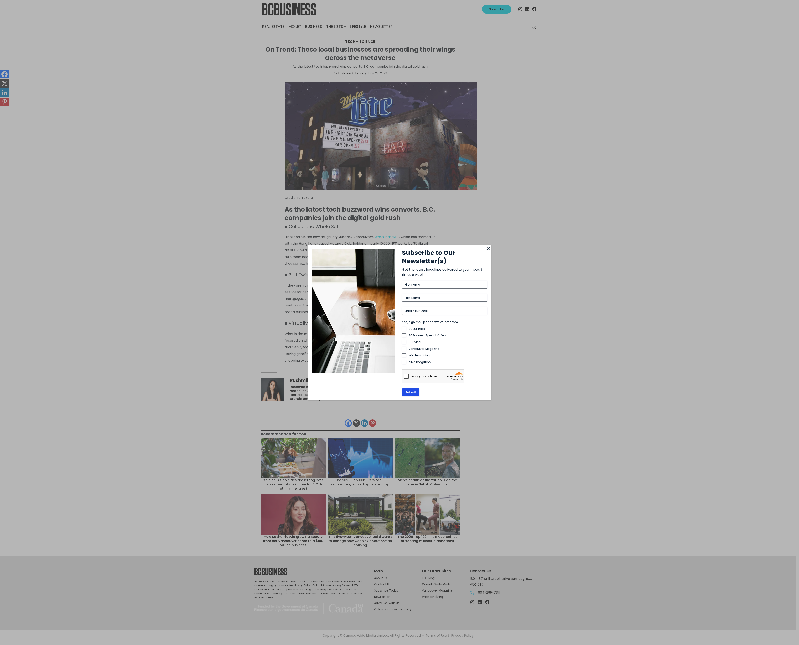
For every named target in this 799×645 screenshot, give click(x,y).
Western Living (419, 355)
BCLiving (415, 342)
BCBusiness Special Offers (427, 335)
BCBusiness (417, 329)
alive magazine (420, 362)
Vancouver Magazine (424, 349)
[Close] (488, 248)
